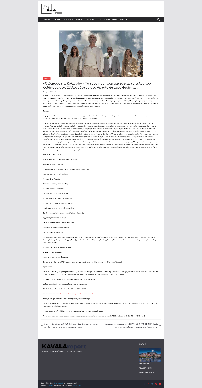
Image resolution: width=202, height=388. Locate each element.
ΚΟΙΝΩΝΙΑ (46, 20)
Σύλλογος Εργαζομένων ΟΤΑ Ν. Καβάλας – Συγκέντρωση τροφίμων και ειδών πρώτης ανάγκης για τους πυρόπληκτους (71, 325)
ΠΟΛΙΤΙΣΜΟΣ (68, 20)
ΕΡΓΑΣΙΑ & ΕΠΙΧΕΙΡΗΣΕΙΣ (108, 20)
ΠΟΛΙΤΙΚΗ (56, 20)
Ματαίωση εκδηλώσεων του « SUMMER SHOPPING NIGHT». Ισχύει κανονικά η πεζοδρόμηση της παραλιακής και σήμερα (131, 325)
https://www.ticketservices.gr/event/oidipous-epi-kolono (75, 294)
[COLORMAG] (64, 345)
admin (58, 92)
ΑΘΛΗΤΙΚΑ (80, 20)
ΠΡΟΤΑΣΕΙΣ (124, 20)
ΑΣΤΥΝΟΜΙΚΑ (91, 20)
